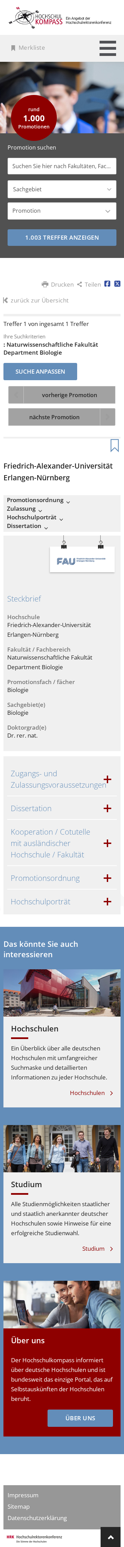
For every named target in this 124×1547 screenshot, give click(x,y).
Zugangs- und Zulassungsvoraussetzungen (58, 779)
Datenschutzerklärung (37, 1518)
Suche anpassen (40, 371)
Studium (26, 1184)
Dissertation (24, 525)
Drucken (62, 284)
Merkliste (32, 47)
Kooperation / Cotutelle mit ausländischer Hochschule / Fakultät (50, 842)
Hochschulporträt (31, 517)
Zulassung (21, 508)
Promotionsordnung (35, 500)
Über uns (28, 1340)
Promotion (26, 210)
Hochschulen (35, 1028)
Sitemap (19, 1506)
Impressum (23, 1495)
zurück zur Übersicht (40, 300)
